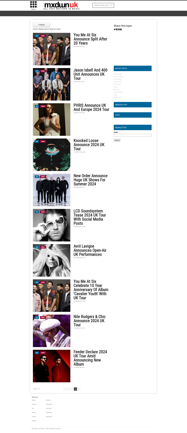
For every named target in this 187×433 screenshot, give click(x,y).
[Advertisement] (133, 47)
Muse (116, 87)
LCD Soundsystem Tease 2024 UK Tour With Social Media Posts (90, 217)
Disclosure (117, 84)
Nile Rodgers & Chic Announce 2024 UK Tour (90, 320)
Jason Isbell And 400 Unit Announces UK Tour (90, 74)
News (43, 36)
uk (37, 36)
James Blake (118, 92)
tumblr (34, 416)
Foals (115, 95)
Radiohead (117, 97)
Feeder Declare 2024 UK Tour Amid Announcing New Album (90, 358)
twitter (34, 412)
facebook (49, 412)
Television (49, 404)
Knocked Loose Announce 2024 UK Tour (89, 144)
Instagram (49, 416)
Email (116, 132)
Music (34, 400)
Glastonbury (118, 74)
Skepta (116, 89)
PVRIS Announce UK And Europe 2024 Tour (91, 107)
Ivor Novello (118, 79)
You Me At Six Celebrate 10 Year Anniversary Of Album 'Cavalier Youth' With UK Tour (91, 289)
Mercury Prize (118, 76)
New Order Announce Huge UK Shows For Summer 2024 (91, 179)
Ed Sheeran (118, 82)
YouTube (48, 408)
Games (34, 404)
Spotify (34, 421)
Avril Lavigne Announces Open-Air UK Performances (90, 250)
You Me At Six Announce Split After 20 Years (90, 39)
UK (33, 408)
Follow (42, 25)
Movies (48, 400)
